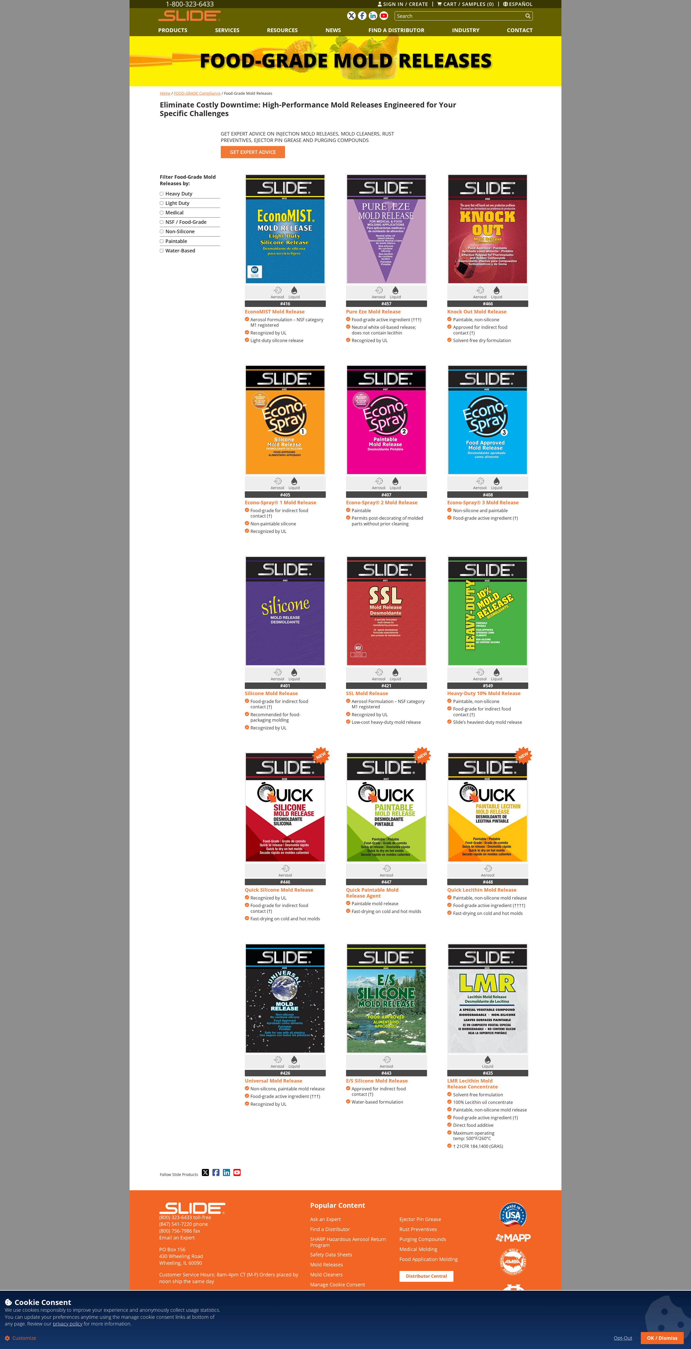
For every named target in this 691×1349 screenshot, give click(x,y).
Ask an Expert (325, 1219)
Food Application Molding (428, 1259)
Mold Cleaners (326, 1275)
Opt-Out (623, 1338)
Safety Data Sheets (331, 1255)
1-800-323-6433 (190, 4)
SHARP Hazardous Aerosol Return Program (348, 1242)
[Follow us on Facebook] (215, 1172)
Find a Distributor (396, 30)
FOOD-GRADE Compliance (197, 93)
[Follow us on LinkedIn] (226, 1172)
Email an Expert (177, 1237)
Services (227, 30)
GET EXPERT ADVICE (253, 152)
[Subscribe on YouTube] (236, 1172)
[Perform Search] (527, 16)
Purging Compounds (422, 1239)
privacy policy (67, 1323)
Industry (465, 30)
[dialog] (345, 1319)
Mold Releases (326, 1265)
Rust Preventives (418, 1229)
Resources (282, 30)
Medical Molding (418, 1249)
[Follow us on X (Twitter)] (204, 1172)
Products (172, 30)
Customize (23, 1338)
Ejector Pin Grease (420, 1219)
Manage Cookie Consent (337, 1285)
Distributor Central (426, 1276)
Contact (520, 30)
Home (165, 93)
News (333, 30)
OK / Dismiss (662, 1338)
